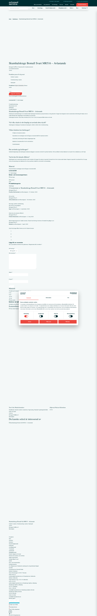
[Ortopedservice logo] (13, 3)
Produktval (12, 85)
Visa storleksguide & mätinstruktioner (17, 96)
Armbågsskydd (12, 547)
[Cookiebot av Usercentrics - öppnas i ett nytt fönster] (71, 293)
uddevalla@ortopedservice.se (16, 583)
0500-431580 (12, 595)
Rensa (25, 85)
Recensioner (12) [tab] (13, 106)
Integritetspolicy (13, 564)
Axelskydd (11, 550)
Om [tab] (68, 297)
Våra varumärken (38, 4)
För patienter (47, 4)
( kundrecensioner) (14, 68)
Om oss (61, 4)
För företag (54, 4)
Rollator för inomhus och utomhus (16, 555)
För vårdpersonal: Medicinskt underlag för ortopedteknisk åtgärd (24, 566)
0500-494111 (12, 574)
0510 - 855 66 (12, 588)
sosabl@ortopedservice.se (15, 590)
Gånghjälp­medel (12, 552)
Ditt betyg (12, 248)
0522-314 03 (12, 581)
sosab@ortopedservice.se (15, 596)
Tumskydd (11, 549)
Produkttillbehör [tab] (13, 109)
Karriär (66, 4)
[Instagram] (48, 611)
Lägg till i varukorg (15, 93)
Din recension (12, 253)
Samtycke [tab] (28, 297)
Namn (10, 272)
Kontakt (72, 4)
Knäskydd (11, 545)
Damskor (11, 542)
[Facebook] (48, 613)
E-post (11, 279)
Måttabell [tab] (11, 107)
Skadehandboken (82, 4)
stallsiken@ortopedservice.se (16, 576)
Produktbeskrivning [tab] (13, 104)
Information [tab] (48, 297)
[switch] (41, 316)
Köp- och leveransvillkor (14, 562)
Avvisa (29, 321)
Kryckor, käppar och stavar (15, 554)
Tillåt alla (67, 321)
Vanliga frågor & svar (13, 559)
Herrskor (11, 540)
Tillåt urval (48, 321)
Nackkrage (11, 186)
